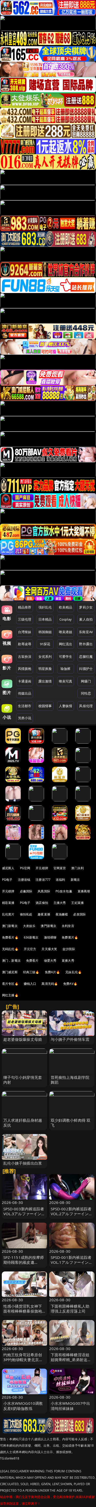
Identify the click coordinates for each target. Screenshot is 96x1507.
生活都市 (24, 706)
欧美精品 (65, 607)
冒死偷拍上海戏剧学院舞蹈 (70, 1080)
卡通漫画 (24, 681)
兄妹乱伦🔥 (73, 972)
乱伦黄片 (8, 914)
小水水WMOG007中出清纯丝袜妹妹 (70, 1406)
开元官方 (30, 949)
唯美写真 (65, 681)
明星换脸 (45, 668)
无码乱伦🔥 (10, 949)
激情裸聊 (50, 937)
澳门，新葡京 (11, 960)
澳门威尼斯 (10, 972)
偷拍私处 (26, 914)
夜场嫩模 (62, 914)
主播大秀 (60, 903)
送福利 (60, 879)
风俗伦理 (86, 706)
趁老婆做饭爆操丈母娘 (22, 1039)
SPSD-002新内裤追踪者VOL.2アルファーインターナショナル (72, 1213)
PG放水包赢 (64, 891)
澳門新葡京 (48, 926)
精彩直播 (8, 903)
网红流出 (65, 644)
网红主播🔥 (10, 995)
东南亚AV (86, 632)
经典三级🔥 (31, 972)
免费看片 (32, 960)
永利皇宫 (68, 926)
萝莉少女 (86, 607)
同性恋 (86, 693)
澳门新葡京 (10, 926)
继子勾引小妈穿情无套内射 (22, 1080)
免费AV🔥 (70, 983)
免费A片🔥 (52, 972)
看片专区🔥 (10, 983)
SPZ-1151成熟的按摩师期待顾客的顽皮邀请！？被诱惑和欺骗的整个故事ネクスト (23, 1265)
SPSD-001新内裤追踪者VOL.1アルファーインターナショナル (72, 1262)
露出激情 (45, 681)
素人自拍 (86, 619)
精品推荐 (24, 607)
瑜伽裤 (65, 668)
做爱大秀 (50, 960)
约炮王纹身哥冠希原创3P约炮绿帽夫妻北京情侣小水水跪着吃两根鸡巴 (23, 1362)
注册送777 (43, 879)
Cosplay (65, 619)
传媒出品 (24, 693)
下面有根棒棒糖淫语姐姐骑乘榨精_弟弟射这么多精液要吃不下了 (71, 1359)
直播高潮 (84, 891)
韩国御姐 (45, 632)
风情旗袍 (24, 668)
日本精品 (45, 619)
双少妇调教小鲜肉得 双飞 (71, 1123)
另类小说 (24, 718)
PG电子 (7, 879)
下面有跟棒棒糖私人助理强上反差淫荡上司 (70, 1309)
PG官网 (25, 868)
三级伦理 (24, 619)
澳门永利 (77, 868)
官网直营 (60, 868)
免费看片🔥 (10, 937)
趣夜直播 (44, 914)
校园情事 (45, 706)
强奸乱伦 (45, 607)
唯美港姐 (65, 632)
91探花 (45, 644)
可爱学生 (65, 656)
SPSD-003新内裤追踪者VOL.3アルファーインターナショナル (24, 1213)
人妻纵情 (65, 706)
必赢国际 (26, 891)
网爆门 (86, 681)
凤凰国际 (44, 891)
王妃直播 (77, 903)
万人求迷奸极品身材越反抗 (22, 1123)
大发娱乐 (29, 926)
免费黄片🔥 (70, 937)
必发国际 (79, 914)
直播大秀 (68, 960)
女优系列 (45, 656)
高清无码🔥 (49, 983)
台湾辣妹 (24, 632)
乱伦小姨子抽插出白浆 (22, 1163)
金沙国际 (68, 949)
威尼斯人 (8, 868)
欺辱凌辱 (24, 644)
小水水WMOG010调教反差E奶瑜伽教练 (23, 1406)
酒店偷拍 (42, 903)
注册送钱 (24, 879)
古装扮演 (24, 656)
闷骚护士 (86, 668)
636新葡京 (31, 937)
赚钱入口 (30, 983)
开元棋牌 (42, 868)
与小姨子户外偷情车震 (70, 1039)
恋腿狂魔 (86, 656)
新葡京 (75, 879)
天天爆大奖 (49, 949)
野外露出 (86, 644)
